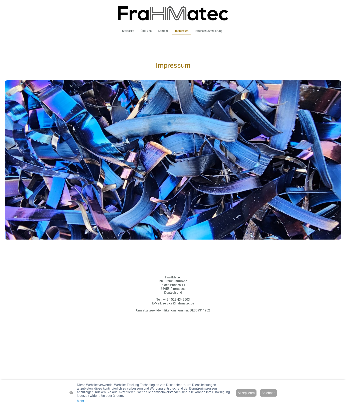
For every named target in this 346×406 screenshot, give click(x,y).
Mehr (80, 401)
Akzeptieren (246, 393)
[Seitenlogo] (173, 13)
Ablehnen (268, 393)
